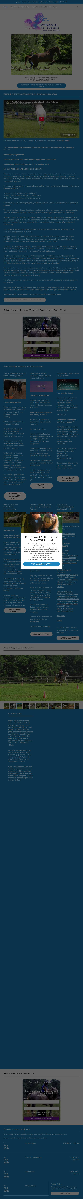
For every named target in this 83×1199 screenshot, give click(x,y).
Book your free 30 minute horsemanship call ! (41, 563)
